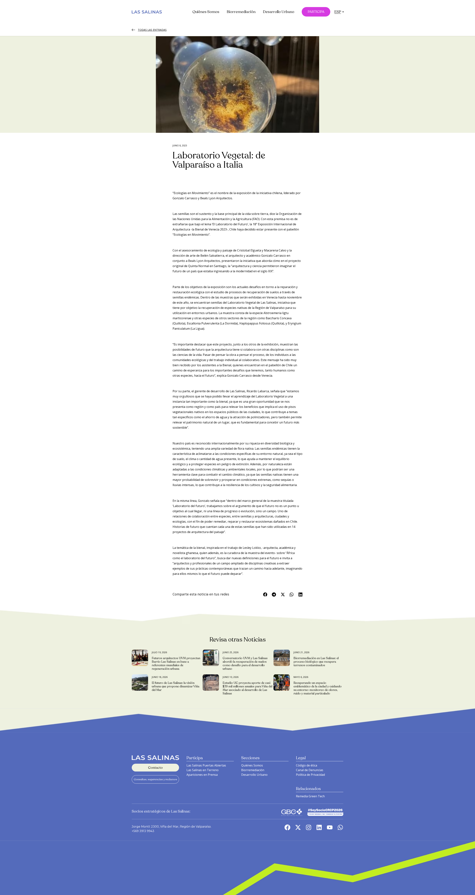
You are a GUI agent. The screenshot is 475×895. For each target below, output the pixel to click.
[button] (337, 11)
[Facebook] (287, 827)
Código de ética (306, 765)
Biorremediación (241, 11)
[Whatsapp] (340, 827)
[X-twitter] (298, 827)
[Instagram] (309, 827)
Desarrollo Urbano (278, 11)
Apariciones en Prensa (202, 775)
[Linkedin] (319, 827)
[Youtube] (330, 827)
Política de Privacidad (310, 775)
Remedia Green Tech (310, 796)
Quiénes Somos (205, 11)
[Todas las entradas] (133, 30)
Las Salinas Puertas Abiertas (206, 765)
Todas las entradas (152, 30)
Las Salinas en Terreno (202, 770)
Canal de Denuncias (309, 770)
